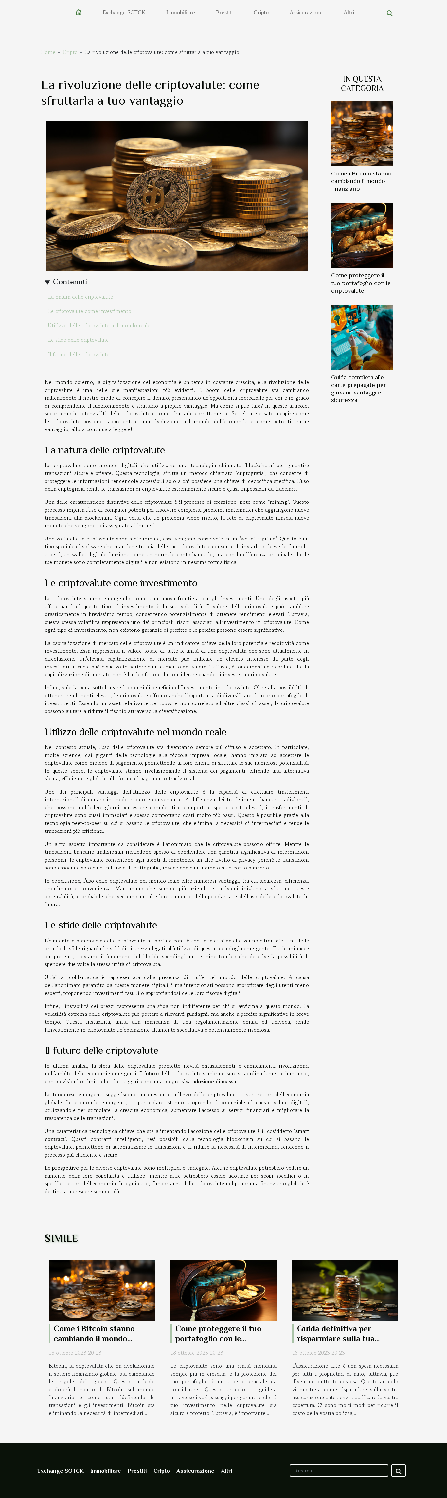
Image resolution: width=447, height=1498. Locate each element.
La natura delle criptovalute (80, 297)
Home (48, 52)
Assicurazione (306, 12)
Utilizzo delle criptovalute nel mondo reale (99, 325)
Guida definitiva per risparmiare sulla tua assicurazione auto (336, 1338)
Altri (349, 12)
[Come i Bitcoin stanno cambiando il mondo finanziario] (362, 133)
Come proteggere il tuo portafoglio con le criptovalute (361, 283)
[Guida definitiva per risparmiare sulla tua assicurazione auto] (345, 1289)
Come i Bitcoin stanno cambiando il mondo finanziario (361, 181)
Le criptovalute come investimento (89, 311)
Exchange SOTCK (124, 12)
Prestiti (224, 12)
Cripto (261, 12)
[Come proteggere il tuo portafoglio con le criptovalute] (362, 235)
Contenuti (70, 281)
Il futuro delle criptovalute (78, 354)
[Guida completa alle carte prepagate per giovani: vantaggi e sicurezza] (362, 336)
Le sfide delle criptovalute (78, 340)
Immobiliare (180, 12)
